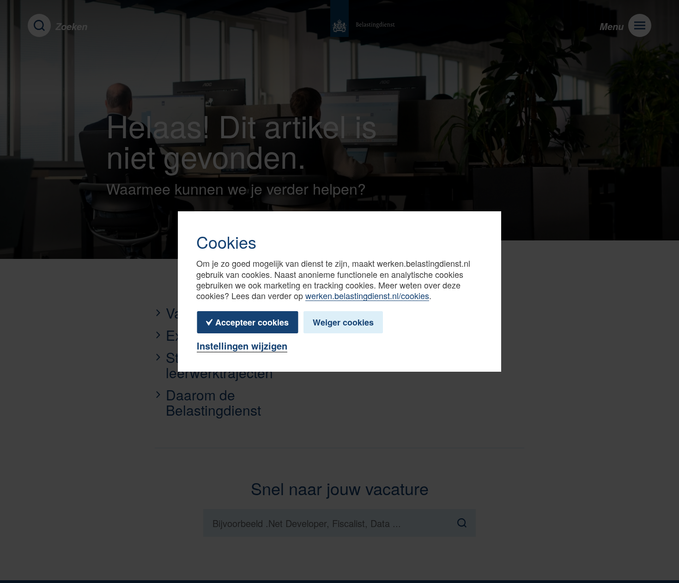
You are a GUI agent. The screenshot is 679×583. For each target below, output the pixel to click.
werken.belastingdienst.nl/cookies (367, 295)
